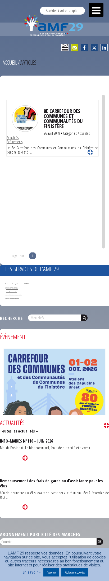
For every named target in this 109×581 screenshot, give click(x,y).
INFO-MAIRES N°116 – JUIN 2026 (26, 441)
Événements (14, 141)
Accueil (10, 62)
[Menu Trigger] (96, 10)
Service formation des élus (11, 291)
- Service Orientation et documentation (13, 295)
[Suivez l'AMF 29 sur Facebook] (84, 47)
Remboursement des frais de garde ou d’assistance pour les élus (51, 483)
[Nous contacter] (74, 47)
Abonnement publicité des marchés (40, 534)
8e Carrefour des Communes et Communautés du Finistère (63, 118)
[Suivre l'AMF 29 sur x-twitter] (94, 47)
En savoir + (31, 572)
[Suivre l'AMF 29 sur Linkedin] (104, 47)
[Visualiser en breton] (65, 47)
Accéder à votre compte (62, 10)
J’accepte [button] (51, 572)
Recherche (11, 318)
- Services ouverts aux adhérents (12, 298)
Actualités (84, 133)
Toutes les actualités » (19, 431)
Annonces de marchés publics (12, 288)
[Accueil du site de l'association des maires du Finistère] (54, 25)
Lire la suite (90, 152)
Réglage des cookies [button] (75, 572)
